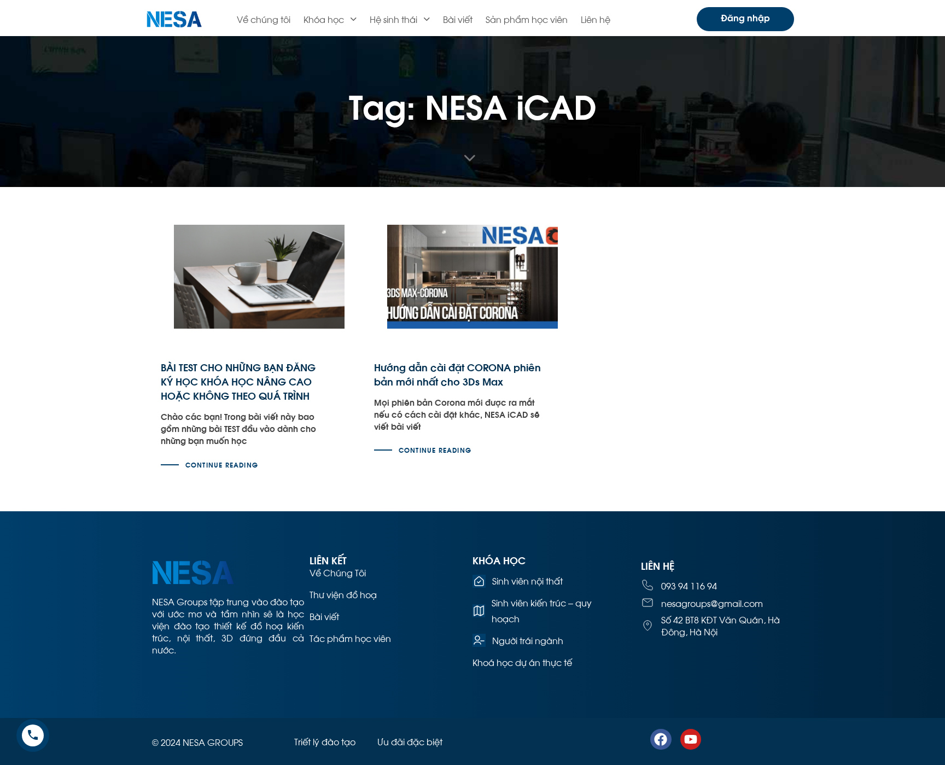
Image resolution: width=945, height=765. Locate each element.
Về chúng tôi (263, 19)
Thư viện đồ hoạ (343, 594)
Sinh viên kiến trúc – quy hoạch (542, 610)
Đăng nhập (745, 17)
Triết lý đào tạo (324, 741)
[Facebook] (660, 739)
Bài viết (457, 19)
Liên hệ (595, 19)
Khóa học (324, 19)
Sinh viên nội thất (527, 580)
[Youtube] (690, 739)
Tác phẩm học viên (350, 638)
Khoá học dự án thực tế (522, 662)
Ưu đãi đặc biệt (409, 741)
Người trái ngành (527, 640)
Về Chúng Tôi (338, 572)
